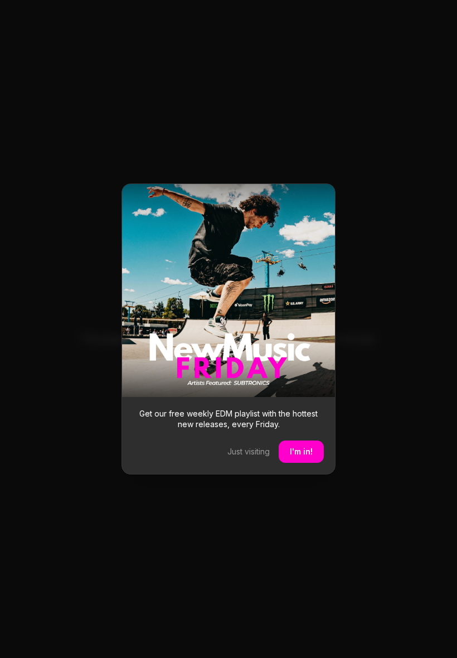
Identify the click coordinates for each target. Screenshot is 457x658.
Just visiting (248, 451)
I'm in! (301, 451)
